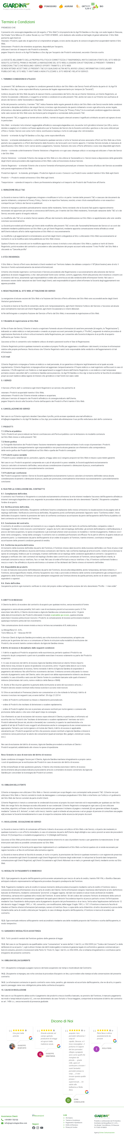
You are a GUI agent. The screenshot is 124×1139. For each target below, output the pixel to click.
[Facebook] (33, 1127)
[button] (93, 4)
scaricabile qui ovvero (60, 615)
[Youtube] (41, 1127)
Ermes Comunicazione (106, 1132)
